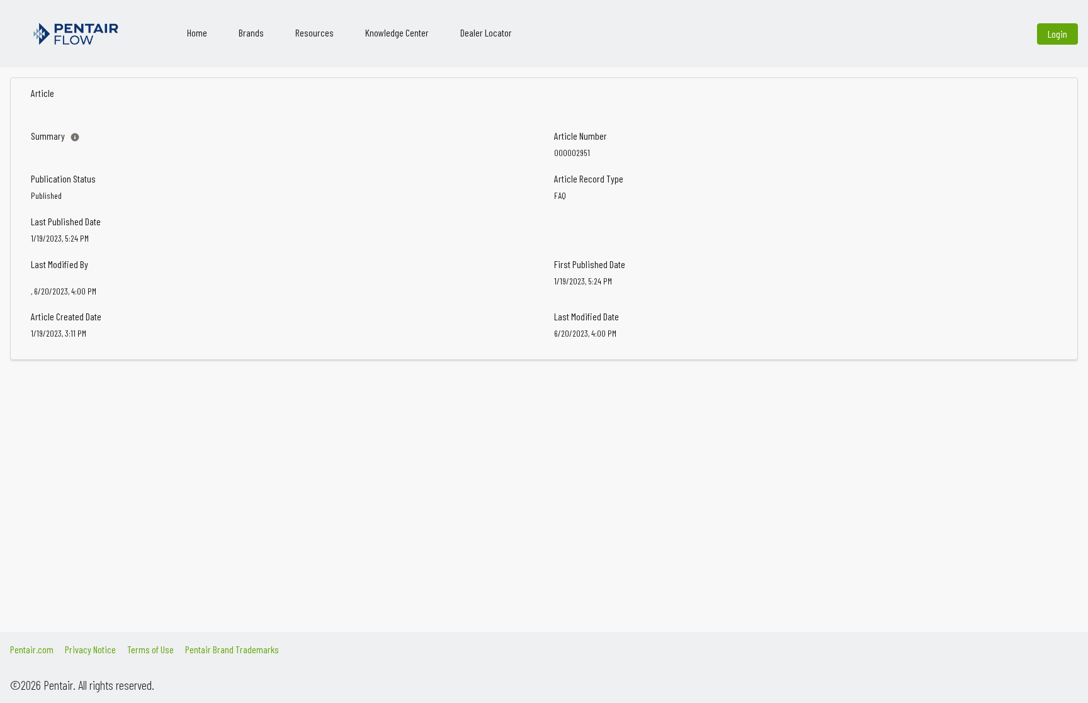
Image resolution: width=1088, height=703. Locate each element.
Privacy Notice (90, 649)
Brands (251, 32)
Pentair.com (32, 649)
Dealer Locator (486, 32)
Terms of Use (150, 649)
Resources (314, 32)
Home (197, 32)
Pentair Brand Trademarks (232, 649)
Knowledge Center (397, 32)
